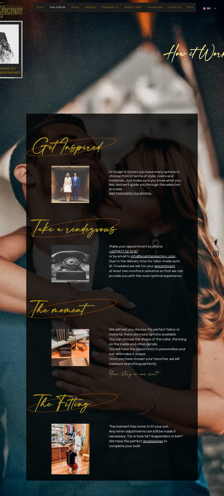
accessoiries (153, 441)
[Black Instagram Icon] (216, 253)
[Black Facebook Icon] (216, 242)
